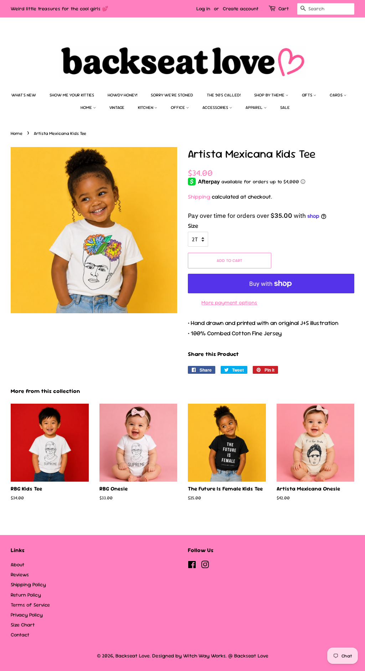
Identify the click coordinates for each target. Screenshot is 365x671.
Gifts (307, 95)
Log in (203, 8)
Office (178, 107)
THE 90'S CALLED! (224, 95)
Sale (285, 107)
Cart (283, 8)
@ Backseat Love (248, 655)
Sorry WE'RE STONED (172, 95)
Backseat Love (132, 655)
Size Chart (23, 625)
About (18, 564)
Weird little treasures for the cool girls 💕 (59, 8)
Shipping (199, 196)
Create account (240, 8)
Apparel (255, 107)
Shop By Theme (270, 95)
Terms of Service (30, 605)
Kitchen (146, 107)
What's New (23, 95)
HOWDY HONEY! (122, 95)
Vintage (116, 107)
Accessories (215, 107)
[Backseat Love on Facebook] (192, 566)
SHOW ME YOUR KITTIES (72, 95)
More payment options (229, 302)
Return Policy (26, 595)
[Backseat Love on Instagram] (205, 566)
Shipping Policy (28, 584)
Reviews (20, 574)
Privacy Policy (27, 615)
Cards (337, 95)
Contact (20, 634)
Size (193, 226)
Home (87, 107)
